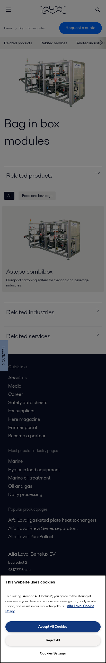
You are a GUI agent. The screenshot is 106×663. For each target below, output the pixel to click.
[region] (53, 619)
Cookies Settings (53, 653)
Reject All (53, 640)
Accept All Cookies (52, 626)
